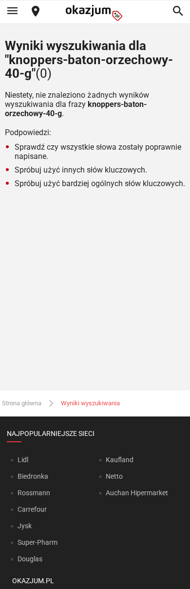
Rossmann (34, 493)
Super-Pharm (37, 542)
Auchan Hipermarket (137, 493)
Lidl (23, 460)
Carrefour (32, 509)
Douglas (30, 559)
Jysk (25, 526)
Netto (114, 476)
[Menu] (12, 11)
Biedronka (33, 476)
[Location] (35, 11)
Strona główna (21, 403)
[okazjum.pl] (95, 13)
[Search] (178, 11)
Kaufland (119, 460)
